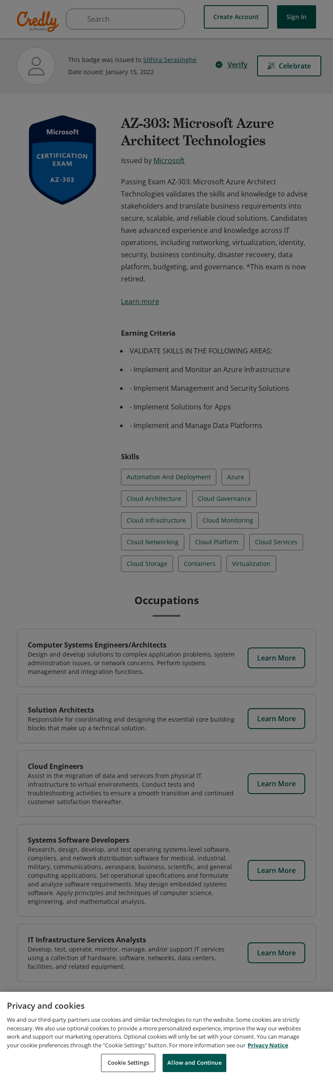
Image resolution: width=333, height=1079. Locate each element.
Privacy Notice (268, 1045)
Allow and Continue (194, 1062)
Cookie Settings (128, 1062)
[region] (166, 1035)
